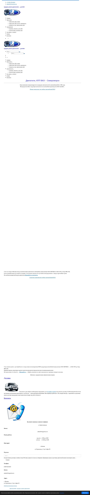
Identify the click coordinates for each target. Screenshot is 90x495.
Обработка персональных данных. (10, 485)
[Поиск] (79, 456)
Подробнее (62, 492)
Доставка (7, 378)
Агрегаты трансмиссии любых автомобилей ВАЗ (42, 277)
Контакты (7, 398)
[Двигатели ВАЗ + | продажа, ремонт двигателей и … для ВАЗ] (12, 15)
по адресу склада (51, 391)
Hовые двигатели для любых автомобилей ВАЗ (42, 89)
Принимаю (85, 492)
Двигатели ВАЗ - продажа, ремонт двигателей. (20, 488)
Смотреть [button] (7, 459)
